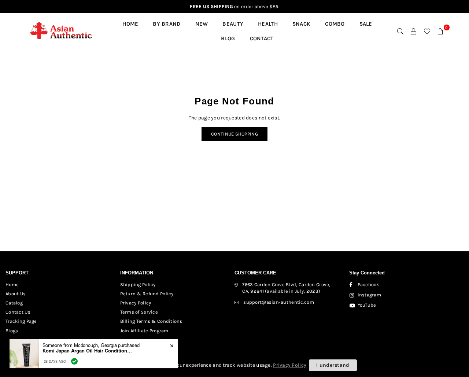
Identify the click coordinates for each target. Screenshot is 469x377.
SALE (365, 24)
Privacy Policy (135, 303)
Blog (228, 38)
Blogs (11, 330)
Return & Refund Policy (147, 293)
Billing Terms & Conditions (151, 321)
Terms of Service (139, 312)
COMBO (334, 24)
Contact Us (17, 312)
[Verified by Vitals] (74, 359)
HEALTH (268, 24)
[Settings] (413, 31)
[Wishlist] (427, 31)
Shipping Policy (138, 284)
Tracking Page (21, 321)
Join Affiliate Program (144, 330)
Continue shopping (234, 134)
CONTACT (262, 38)
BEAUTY (232, 24)
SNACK (301, 24)
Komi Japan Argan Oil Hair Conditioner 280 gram (88, 349)
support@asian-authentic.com (278, 302)
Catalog (14, 303)
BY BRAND (166, 24)
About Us (15, 293)
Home (130, 24)
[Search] (400, 31)
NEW (201, 24)
